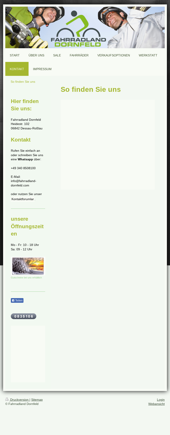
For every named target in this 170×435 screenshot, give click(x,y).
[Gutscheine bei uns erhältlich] (28, 266)
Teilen (19, 300)
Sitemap (37, 399)
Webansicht (156, 404)
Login (161, 399)
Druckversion (19, 399)
